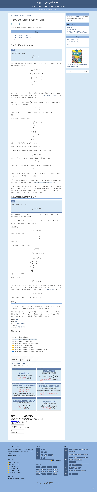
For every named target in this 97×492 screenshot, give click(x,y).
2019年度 (55, 469)
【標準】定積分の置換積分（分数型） (24, 347)
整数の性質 (85, 454)
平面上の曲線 (76, 470)
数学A (39, 6)
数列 (70, 464)
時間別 (22, 478)
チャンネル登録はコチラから (20, 363)
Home (12, 15)
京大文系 (74, 31)
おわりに (16, 39)
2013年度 (44, 473)
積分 (20, 15)
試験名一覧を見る (56, 460)
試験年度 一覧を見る (14, 464)
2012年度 (49, 473)
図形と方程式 (84, 457)
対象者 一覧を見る (14, 466)
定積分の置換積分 (26, 15)
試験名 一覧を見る (14, 462)
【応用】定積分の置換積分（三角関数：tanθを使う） (28, 351)
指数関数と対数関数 (78, 459)
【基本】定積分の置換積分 (49, 95)
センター (38, 458)
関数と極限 (71, 467)
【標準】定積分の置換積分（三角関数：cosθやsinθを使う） (30, 349)
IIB (44, 449)
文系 (46, 452)
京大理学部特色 (80, 31)
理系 (42, 452)
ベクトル (71, 470)
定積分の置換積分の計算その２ (22, 37)
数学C (63, 6)
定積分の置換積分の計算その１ (22, 35)
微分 (76, 467)
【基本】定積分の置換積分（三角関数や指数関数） (28, 343)
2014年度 (38, 473)
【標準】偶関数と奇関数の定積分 (23, 345)
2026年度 (38, 467)
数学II (45, 6)
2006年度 (55, 473)
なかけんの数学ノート (48, 2)
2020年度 (49, 469)
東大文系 (74, 29)
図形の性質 (79, 454)
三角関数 (71, 459)
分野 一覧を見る (13, 468)
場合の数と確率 (72, 454)
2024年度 (49, 467)
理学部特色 (50, 455)
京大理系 (69, 31)
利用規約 (10, 455)
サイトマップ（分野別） (14, 478)
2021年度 (44, 469)
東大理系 (69, 29)
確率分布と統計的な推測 (77, 464)
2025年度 (44, 467)
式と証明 (71, 457)
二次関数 (81, 449)
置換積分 (23, 327)
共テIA (68, 27)
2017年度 (44, 471)
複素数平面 (83, 470)
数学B (51, 6)
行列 (70, 474)
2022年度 (38, 469)
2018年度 (38, 471)
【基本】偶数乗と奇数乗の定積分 (23, 341)
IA (41, 449)
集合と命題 (75, 449)
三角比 (85, 449)
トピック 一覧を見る (14, 470)
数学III (57, 6)
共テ (38, 449)
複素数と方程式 (77, 457)
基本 (17, 325)
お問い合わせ (16, 455)
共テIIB (72, 27)
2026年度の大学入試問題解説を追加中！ (48, 9)
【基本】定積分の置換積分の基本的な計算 (25, 339)
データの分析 (71, 451)
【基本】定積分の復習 (48, 289)
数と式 (70, 449)
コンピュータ (75, 474)
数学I (33, 6)
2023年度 (55, 467)
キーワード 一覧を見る (15, 472)
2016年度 (49, 471)
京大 (38, 455)
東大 (38, 452)
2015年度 (55, 471)
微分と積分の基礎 (72, 461)
